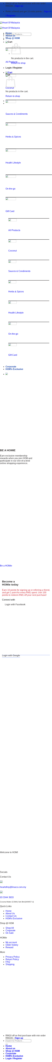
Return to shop (18, 63)
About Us (10, 913)
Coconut (10, 88)
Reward (9, 947)
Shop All (10, 928)
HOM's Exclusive (14, 918)
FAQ (8, 962)
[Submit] (7, 1044)
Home (9, 33)
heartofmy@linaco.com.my (13, 887)
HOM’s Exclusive (14, 369)
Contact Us (11, 916)
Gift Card (10, 211)
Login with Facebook (15, 604)
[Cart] (9, 42)
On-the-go (10, 189)
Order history (12, 945)
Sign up (19, 6)
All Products (11, 62)
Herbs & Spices (13, 137)
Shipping (10, 964)
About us (10, 35)
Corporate (11, 366)
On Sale (10, 933)
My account (11, 942)
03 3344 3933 (7, 897)
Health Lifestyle (13, 163)
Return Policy (12, 959)
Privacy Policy (13, 957)
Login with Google (11, 655)
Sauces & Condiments (17, 114)
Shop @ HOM (13, 38)
